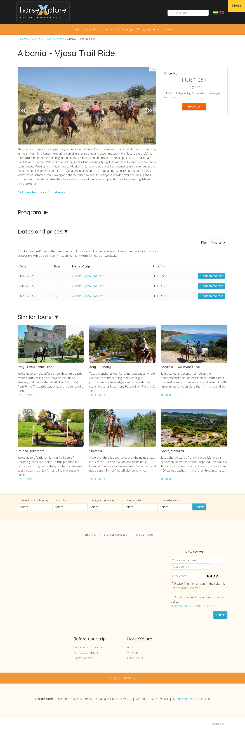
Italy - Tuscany (100, 367)
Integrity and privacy (122, 678)
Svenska (216, 12)
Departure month (172, 500)
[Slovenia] (122, 428)
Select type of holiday (34, 500)
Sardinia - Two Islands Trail (181, 367)
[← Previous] (23, 106)
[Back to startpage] (47, 12)
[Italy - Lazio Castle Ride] (51, 344)
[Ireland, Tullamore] (51, 428)
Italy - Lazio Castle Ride (35, 367)
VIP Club (132, 653)
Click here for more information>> (41, 192)
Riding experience (102, 500)
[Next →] (150, 106)
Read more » (26, 395)
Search (199, 507)
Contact (169, 29)
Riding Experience (148, 29)
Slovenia (95, 451)
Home (75, 29)
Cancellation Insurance (98, 29)
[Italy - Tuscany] (122, 344)
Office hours (135, 658)
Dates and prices (40, 231)
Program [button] (30, 212)
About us (133, 647)
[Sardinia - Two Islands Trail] (194, 344)
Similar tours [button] (35, 316)
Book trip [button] (194, 106)
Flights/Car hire (82, 658)
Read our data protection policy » (192, 606)
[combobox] (35, 506)
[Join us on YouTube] (49, 563)
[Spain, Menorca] (194, 428)
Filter (204, 242)
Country (61, 500)
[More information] (114, 500)
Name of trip (134, 500)
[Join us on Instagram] (56, 563)
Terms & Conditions (86, 653)
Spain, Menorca (172, 451)
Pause (148, 140)
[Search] (206, 13)
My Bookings (125, 29)
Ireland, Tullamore (31, 451)
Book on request (212, 276)
